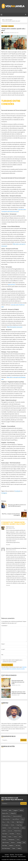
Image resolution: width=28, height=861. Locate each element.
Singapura (11, 845)
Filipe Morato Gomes (10, 526)
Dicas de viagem (19, 854)
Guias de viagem (6, 856)
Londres (4, 830)
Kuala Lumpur (16, 827)
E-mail (3, 649)
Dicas (3, 822)
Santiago (19, 842)
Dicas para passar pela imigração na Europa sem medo (18, 682)
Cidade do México (6, 816)
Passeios (4, 839)
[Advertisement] (14, 602)
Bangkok (15, 810)
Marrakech (4, 833)
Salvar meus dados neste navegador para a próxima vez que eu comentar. (12, 660)
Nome (3, 644)
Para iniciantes (13, 856)
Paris (20, 836)
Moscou (18, 833)
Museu (9, 836)
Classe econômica (17, 816)
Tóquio (13, 848)
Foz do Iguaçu (5, 824)
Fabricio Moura (6, 32)
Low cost (10, 830)
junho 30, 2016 (14, 32)
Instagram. (4, 493)
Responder (8, 544)
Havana (12, 824)
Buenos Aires (5, 813)
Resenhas (12, 854)
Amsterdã (4, 810)
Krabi (9, 827)
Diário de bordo (21, 856)
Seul (24, 842)
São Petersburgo (6, 848)
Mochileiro (12, 833)
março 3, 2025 (15, 685)
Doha (8, 822)
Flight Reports (19, 822)
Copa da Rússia (15, 819)
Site (2, 654)
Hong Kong (19, 824)
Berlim (21, 810)
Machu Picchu (17, 830)
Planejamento (11, 839)
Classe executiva (6, 819)
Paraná (15, 836)
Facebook (17, 491)
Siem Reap (4, 845)
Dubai (12, 822)
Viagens (19, 848)
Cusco (22, 819)
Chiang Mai (13, 813)
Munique (4, 836)
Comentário (4, 625)
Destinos (7, 854)
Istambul (4, 827)
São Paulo (18, 845)
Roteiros (13, 842)
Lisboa (23, 827)
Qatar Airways (5, 842)
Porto (18, 839)
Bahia (10, 810)
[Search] (25, 14)
